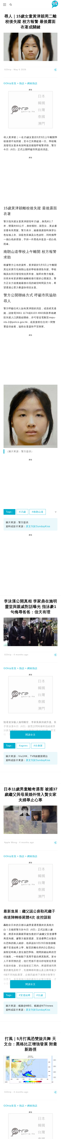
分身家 (39, 745)
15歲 (23, 512)
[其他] (55, 71)
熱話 (21, 83)
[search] (11, 4)
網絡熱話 (32, 83)
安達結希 (25, 995)
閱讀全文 (30, 734)
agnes (24, 745)
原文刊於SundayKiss (38, 526)
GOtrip (7, 69)
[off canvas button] (4, 4)
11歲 (40, 995)
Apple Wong (10, 842)
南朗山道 (38, 512)
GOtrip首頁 (10, 83)
